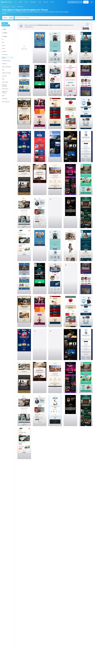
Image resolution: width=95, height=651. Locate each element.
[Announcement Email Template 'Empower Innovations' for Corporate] (55, 47)
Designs (5, 17)
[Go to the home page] (5, 2)
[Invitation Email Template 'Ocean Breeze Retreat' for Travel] (24, 212)
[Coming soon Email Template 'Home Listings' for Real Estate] (24, 245)
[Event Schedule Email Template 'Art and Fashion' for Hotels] (86, 212)
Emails (11, 17)
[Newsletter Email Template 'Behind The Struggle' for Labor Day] (24, 80)
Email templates (5, 6)
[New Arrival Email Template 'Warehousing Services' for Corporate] (86, 80)
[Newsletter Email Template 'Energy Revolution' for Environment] (55, 146)
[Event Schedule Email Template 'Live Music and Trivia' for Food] (55, 113)
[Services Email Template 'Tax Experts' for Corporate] (40, 212)
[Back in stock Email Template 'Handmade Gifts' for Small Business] (24, 113)
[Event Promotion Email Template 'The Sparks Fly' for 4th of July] (24, 146)
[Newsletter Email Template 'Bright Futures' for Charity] (55, 80)
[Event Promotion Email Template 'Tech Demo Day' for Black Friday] (40, 80)
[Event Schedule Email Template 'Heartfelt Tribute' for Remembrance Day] (70, 113)
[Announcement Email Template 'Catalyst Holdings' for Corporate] (86, 47)
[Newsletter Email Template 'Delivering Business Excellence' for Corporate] (86, 113)
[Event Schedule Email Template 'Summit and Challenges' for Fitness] (40, 113)
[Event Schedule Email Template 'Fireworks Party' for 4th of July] (40, 146)
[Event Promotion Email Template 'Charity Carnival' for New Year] (86, 179)
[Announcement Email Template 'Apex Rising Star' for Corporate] (86, 146)
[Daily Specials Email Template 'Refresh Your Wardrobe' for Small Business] (70, 47)
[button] (12, 29)
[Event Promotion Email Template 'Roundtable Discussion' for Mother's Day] (70, 80)
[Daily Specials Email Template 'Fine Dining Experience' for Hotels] (55, 179)
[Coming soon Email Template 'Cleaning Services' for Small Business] (55, 212)
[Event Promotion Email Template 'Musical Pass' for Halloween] (70, 179)
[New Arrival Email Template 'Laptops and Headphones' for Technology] (70, 146)
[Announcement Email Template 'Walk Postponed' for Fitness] (40, 47)
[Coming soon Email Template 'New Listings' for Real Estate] (24, 179)
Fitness (13, 6)
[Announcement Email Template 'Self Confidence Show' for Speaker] (70, 212)
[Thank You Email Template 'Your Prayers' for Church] (40, 179)
